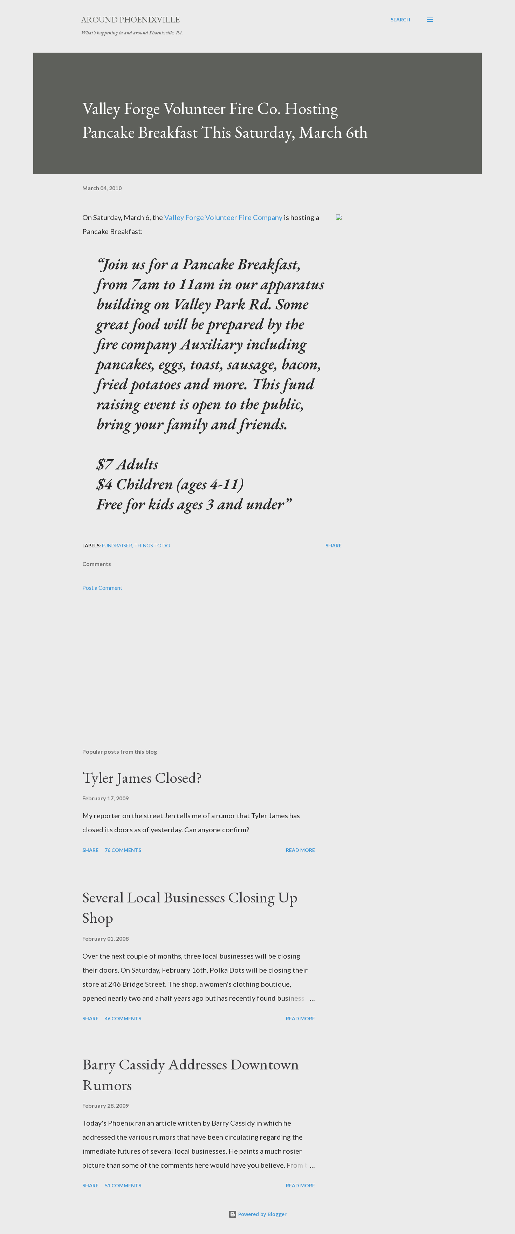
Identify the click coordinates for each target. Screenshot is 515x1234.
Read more (300, 850)
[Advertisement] (200, 661)
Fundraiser (117, 545)
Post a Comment (102, 587)
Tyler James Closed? (142, 777)
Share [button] (333, 545)
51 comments (123, 1185)
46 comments (123, 1018)
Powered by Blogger (262, 1214)
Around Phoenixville (130, 19)
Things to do (152, 545)
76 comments (123, 850)
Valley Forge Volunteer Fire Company (223, 217)
